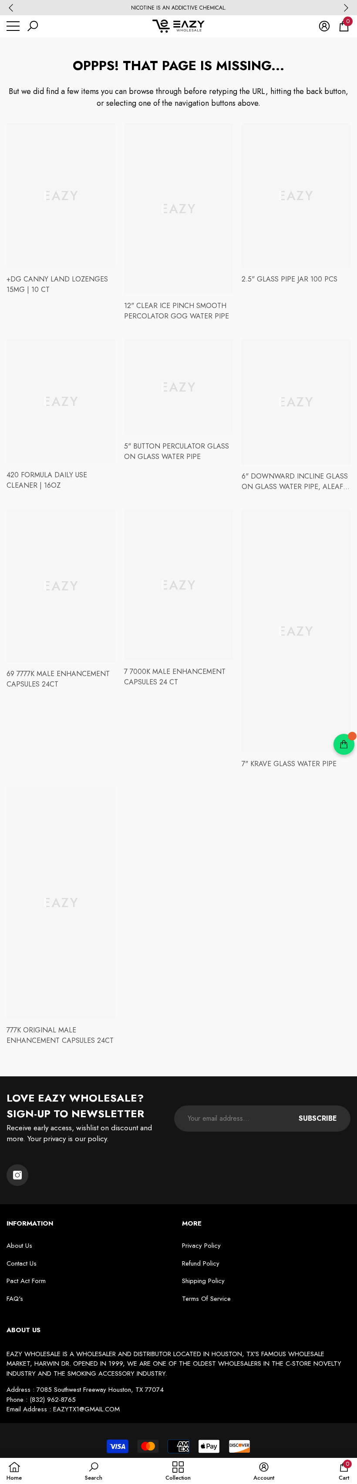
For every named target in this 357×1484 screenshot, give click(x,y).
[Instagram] (17, 1175)
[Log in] (324, 26)
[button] (32, 26)
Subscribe (318, 1118)
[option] (178, 7)
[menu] (13, 26)
